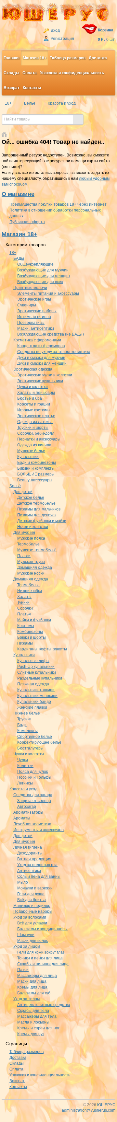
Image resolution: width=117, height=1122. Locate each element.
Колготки (25, 765)
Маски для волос (32, 940)
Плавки (24, 556)
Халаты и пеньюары (36, 392)
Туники (23, 602)
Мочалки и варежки (35, 888)
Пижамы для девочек (36, 515)
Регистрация (62, 38)
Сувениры (26, 305)
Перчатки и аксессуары (38, 439)
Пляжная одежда (33, 684)
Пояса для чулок (32, 771)
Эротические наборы (37, 311)
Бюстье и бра (29, 398)
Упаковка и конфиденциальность (72, 73)
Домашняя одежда (34, 567)
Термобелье (28, 585)
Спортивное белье (34, 736)
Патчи (23, 969)
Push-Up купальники (36, 666)
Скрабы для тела (33, 1010)
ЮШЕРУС (106, 1105)
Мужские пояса (31, 538)
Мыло (22, 882)
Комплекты (27, 730)
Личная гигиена (27, 847)
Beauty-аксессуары (34, 480)
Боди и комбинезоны (36, 462)
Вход (55, 30)
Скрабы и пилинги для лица (43, 964)
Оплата (29, 73)
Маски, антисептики (35, 328)
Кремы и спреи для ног (38, 1028)
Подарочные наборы (32, 911)
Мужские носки (31, 573)
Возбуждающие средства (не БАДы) (50, 334)
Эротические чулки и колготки (44, 375)
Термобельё (28, 544)
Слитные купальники (36, 672)
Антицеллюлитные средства (43, 1004)
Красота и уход (23, 789)
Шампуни (25, 935)
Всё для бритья (31, 900)
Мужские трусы (31, 561)
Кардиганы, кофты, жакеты (42, 649)
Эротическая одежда (32, 369)
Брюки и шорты (31, 637)
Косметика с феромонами (37, 340)
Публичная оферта (27, 222)
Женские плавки (32, 707)
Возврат (12, 88)
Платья (24, 614)
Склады (11, 73)
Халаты (24, 596)
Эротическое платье (36, 416)
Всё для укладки (32, 923)
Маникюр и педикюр (31, 905)
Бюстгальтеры (30, 748)
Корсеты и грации (33, 404)
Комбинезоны (30, 631)
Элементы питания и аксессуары (48, 293)
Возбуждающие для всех (40, 282)
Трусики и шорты (32, 427)
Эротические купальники (40, 381)
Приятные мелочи (30, 287)
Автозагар (26, 806)
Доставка (98, 58)
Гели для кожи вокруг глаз (41, 952)
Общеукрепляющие (35, 264)
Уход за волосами (29, 917)
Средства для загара (32, 795)
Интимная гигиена (34, 317)
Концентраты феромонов (41, 346)
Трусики (24, 719)
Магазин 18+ (34, 58)
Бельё (15, 486)
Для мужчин (24, 532)
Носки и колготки (32, 526)
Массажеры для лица (37, 975)
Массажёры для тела (37, 1016)
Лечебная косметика (32, 824)
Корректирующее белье (39, 742)
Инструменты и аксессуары (38, 830)
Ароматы (21, 818)
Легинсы (25, 783)
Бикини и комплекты (36, 468)
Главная (12, 58)
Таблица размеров (67, 58)
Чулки (22, 760)
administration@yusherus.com (88, 1110)
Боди (22, 725)
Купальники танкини (36, 690)
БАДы (18, 258)
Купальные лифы (33, 660)
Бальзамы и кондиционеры (42, 929)
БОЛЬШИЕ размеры (36, 474)
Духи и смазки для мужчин (41, 357)
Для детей (22, 491)
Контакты (32, 88)
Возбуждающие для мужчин (43, 270)
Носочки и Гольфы (34, 777)
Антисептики (29, 870)
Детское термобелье (36, 503)
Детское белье (30, 497)
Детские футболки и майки (41, 521)
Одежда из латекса (35, 421)
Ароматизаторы (28, 812)
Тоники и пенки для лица (40, 958)
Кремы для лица (32, 987)
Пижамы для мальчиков (38, 509)
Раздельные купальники (39, 678)
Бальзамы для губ (33, 993)
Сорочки (25, 608)
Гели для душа (31, 894)
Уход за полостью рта (37, 865)
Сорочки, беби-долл (35, 433)
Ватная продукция (34, 859)
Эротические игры (34, 299)
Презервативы (31, 322)
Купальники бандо (34, 701)
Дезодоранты (30, 853)
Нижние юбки (29, 591)
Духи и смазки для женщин (42, 363)
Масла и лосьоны (33, 1022)
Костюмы (25, 626)
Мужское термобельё (37, 550)
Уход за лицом (26, 946)
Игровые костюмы (33, 410)
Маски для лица (31, 981)
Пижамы (25, 643)
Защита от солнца (34, 800)
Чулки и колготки (32, 386)
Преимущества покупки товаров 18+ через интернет (58, 204)
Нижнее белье (26, 713)
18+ (12, 252)
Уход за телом (26, 999)
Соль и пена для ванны (38, 876)
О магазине (18, 194)
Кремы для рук (30, 1034)
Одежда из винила (34, 445)
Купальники (28, 456)
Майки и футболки (34, 620)
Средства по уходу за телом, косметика (53, 351)
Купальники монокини (37, 695)
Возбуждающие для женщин (43, 276)
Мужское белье (31, 451)
